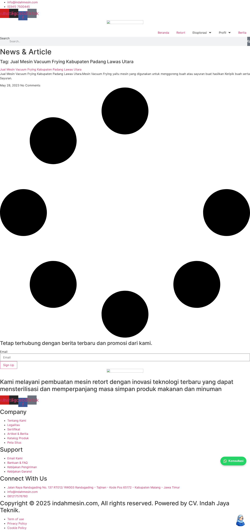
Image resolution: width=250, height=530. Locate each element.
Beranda (163, 32)
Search (5, 38)
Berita (242, 32)
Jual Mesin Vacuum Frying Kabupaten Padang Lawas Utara (40, 69)
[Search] (248, 41)
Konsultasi (235, 460)
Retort (180, 32)
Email (4, 351)
